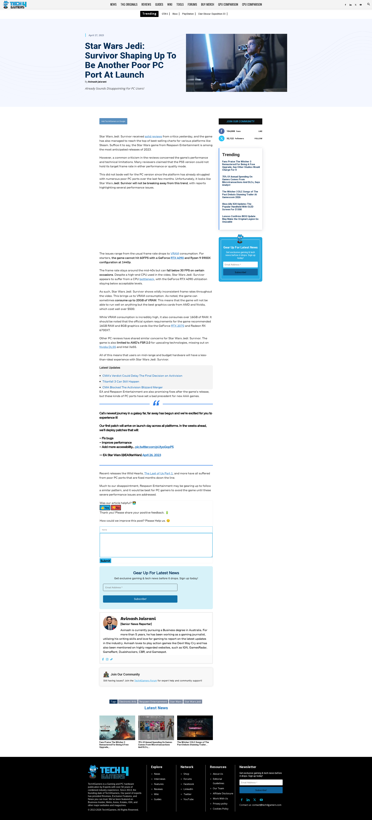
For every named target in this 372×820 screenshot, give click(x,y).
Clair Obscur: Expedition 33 (212, 13)
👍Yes (105, 507)
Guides (159, 4)
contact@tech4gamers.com (266, 805)
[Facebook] (345, 4)
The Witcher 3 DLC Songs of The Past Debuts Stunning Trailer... (193, 743)
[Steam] (111, 659)
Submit (105, 560)
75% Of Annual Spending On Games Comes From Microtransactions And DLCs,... (155, 744)
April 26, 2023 (151, 455)
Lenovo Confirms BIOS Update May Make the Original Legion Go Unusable (240, 219)
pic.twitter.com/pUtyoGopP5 (154, 447)
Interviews (159, 779)
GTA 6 (165, 13)
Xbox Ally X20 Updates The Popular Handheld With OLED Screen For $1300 (237, 207)
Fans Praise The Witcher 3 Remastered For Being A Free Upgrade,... (114, 744)
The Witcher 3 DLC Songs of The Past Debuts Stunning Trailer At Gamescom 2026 (240, 194)
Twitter (188, 794)
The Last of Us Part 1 (158, 473)
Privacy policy (220, 803)
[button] (368, 4)
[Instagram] (107, 659)
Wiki (169, 4)
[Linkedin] (350, 4)
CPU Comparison (252, 4)
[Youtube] (360, 4)
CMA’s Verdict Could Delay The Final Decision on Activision (142, 375)
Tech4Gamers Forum (145, 680)
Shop (186, 773)
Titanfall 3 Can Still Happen (120, 381)
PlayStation (188, 13)
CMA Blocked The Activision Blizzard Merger (132, 387)
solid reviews (153, 136)
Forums (192, 4)
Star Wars (176, 701)
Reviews (146, 4)
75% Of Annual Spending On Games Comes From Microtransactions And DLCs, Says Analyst (241, 180)
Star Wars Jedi (193, 701)
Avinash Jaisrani (97, 81)
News (113, 4)
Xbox (175, 13)
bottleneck (147, 279)
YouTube (189, 799)
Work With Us (220, 798)
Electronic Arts (127, 701)
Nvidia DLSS (107, 347)
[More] (186, 121)
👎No (116, 507)
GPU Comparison (228, 4)
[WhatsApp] (172, 121)
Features (159, 784)
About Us (218, 773)
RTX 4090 (177, 257)
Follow (258, 138)
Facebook (189, 784)
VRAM (175, 253)
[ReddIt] (179, 121)
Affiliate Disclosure (223, 793)
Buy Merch (207, 4)
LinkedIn (188, 789)
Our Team (218, 788)
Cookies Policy (220, 808)
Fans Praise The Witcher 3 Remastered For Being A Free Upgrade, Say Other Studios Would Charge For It (241, 165)
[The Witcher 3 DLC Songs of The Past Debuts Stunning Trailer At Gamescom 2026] (195, 728)
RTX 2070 (177, 325)
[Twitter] (355, 4)
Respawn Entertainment (153, 701)
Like (260, 131)
